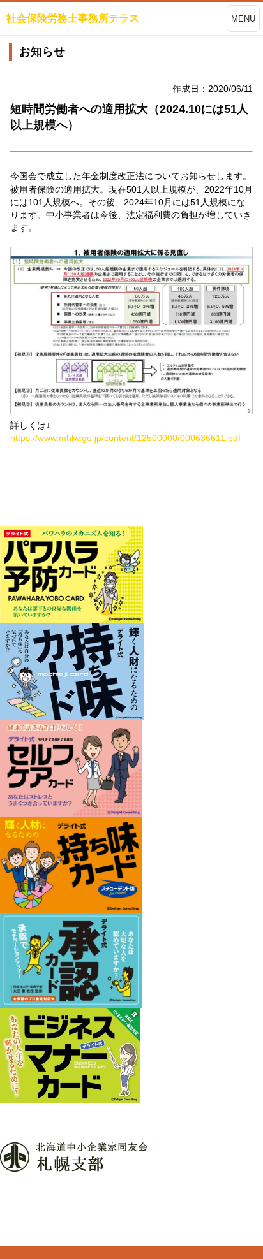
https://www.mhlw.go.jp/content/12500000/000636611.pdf (125, 438)
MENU (243, 19)
